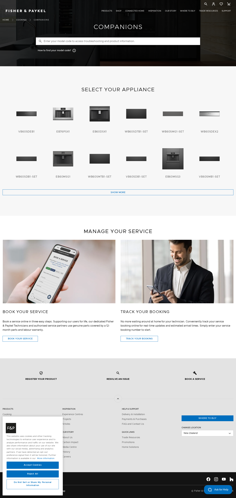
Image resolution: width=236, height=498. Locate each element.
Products (106, 11)
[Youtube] (224, 479)
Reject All (32, 474)
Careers (66, 457)
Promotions (128, 442)
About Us (67, 437)
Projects (66, 419)
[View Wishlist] (221, 4)
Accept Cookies (32, 465)
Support (226, 11)
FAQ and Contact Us (133, 424)
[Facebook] (208, 479)
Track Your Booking (142, 339)
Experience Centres (72, 414)
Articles (66, 424)
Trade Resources (208, 11)
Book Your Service (23, 339)
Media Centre (69, 447)
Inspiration (154, 11)
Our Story (170, 11)
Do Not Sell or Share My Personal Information (33, 483)
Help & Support (130, 409)
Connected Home (134, 11)
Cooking (21, 20)
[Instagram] (216, 479)
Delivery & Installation (133, 414)
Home (6, 20)
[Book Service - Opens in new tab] (59, 271)
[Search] (206, 4)
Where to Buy (187, 11)
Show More (118, 192)
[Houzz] (231, 479)
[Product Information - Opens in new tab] (177, 271)
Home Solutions (130, 447)
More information (45, 458)
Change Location (191, 428)
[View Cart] (229, 4)
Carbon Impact (70, 442)
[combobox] (208, 433)
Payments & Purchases (134, 419)
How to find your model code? (54, 50)
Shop (118, 11)
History (66, 452)
